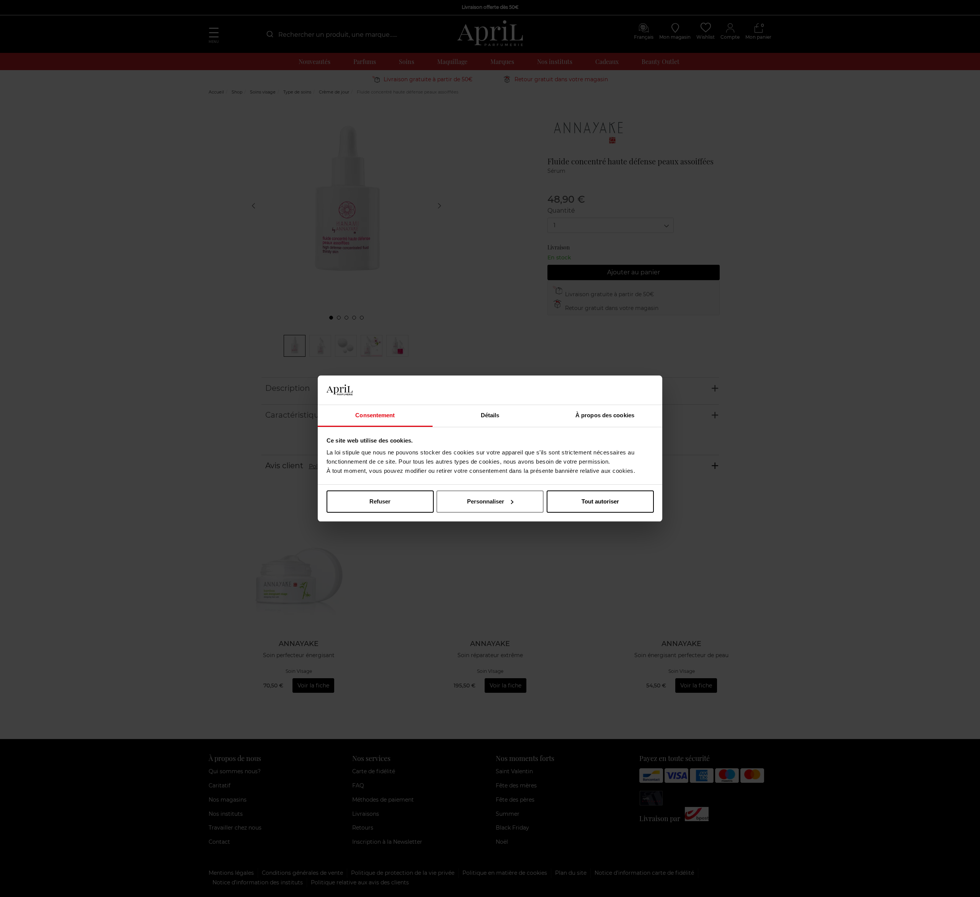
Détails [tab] (490, 415)
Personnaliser (485, 501)
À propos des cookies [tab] (604, 415)
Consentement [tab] (375, 415)
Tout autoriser (600, 501)
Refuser (379, 501)
